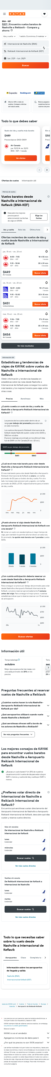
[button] (4, 14)
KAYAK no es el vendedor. (15, 1033)
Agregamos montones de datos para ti (21, 1038)
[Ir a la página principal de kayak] (17, 13)
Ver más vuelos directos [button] (25, 866)
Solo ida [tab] (22, 230)
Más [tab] (42, 399)
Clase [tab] (23, 957)
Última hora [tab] (35, 230)
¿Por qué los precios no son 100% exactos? (23, 1042)
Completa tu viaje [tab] (38, 957)
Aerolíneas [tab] (25, 399)
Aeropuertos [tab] (11, 957)
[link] (25, 636)
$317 (4, 24)
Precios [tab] (9, 399)
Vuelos (21, 1004)
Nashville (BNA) (13, 976)
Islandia (12, 1006)
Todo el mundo (32, 1004)
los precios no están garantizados (15, 1026)
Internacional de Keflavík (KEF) (19, 979)
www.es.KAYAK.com (9, 1004)
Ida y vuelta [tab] (8, 230)
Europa (43, 1004)
